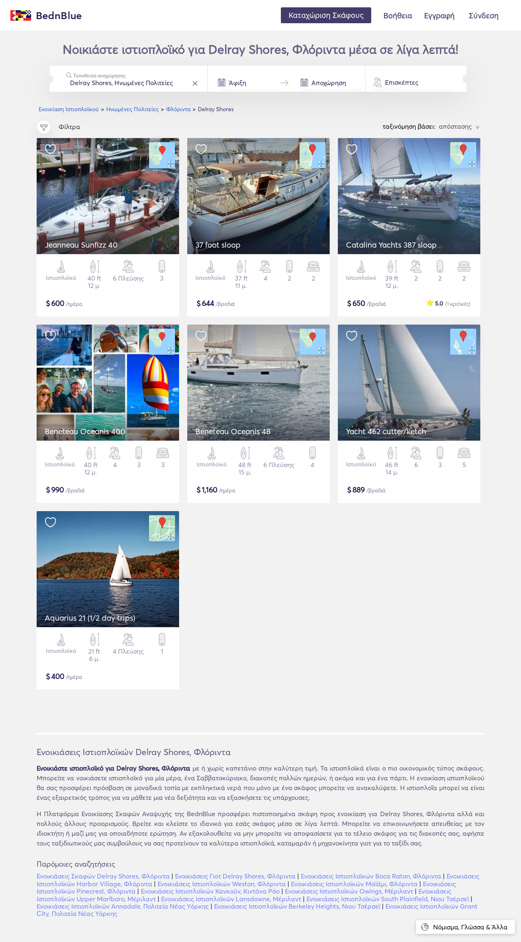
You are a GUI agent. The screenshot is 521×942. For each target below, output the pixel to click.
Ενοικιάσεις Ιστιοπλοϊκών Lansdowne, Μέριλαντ (231, 899)
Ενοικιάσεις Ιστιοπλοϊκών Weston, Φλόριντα (222, 884)
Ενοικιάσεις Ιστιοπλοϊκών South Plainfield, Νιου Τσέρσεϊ (387, 899)
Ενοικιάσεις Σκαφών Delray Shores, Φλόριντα (103, 876)
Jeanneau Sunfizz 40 (81, 245)
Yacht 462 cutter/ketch (386, 431)
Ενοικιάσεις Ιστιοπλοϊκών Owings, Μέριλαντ (349, 891)
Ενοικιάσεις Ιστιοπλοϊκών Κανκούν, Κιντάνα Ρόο (210, 891)
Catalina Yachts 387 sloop (391, 245)
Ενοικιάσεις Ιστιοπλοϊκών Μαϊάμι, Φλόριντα (354, 884)
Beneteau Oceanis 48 (233, 431)
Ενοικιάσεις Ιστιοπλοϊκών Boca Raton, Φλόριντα (371, 876)
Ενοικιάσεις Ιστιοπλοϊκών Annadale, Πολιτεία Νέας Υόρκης (123, 906)
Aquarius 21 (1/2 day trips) (90, 618)
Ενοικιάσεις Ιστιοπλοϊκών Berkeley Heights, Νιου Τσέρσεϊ (297, 906)
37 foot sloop (218, 245)
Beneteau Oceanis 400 (85, 431)
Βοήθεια (397, 15)
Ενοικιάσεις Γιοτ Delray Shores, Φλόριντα (235, 876)
